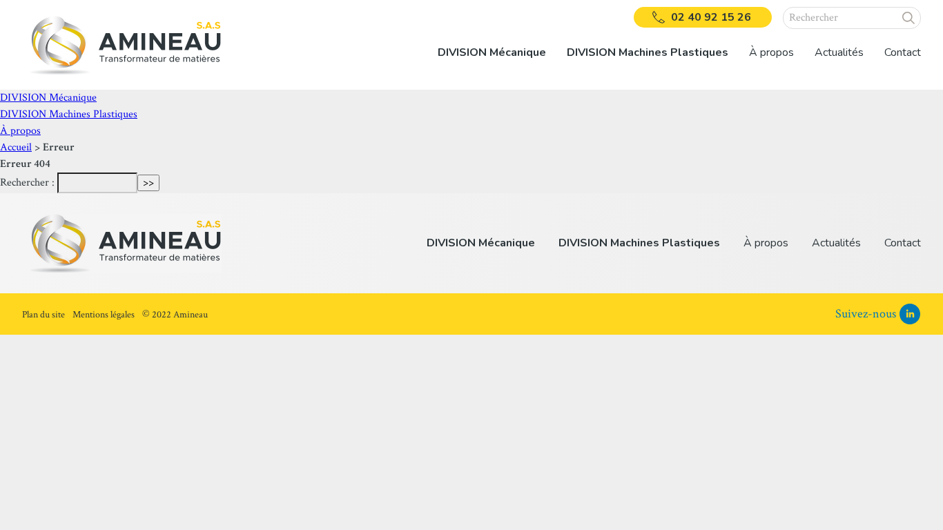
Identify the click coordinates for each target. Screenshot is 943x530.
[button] (908, 18)
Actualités (839, 52)
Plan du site (43, 314)
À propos (20, 131)
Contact (902, 52)
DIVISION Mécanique (48, 97)
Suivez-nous (865, 314)
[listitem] (491, 45)
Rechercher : (27, 182)
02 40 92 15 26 (711, 17)
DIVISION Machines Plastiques (68, 114)
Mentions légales (103, 314)
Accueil (16, 147)
